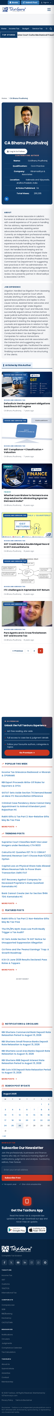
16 (49, 1115)
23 (48, 1120)
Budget (25, 28)
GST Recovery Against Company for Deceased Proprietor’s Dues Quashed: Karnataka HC (23, 883)
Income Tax (14, 28)
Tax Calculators (9, 1352)
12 (20, 1115)
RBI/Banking (7, 1313)
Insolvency (6, 1318)
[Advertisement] (27, 68)
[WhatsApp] (38, 1262)
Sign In (46, 2)
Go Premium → (27, 752)
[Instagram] (31, 1262)
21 (34, 1120)
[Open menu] (49, 9)
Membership (7, 1381)
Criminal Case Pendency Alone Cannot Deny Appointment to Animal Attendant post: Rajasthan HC (26, 806)
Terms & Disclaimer (24, 1400)
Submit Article (8, 1368)
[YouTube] (18, 1262)
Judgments (7, 1343)
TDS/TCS (5, 1288)
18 (13, 1120)
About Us (6, 1364)
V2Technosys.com (9, 1395)
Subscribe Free (13, 1177)
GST (3, 1279)
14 (34, 1115)
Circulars (6, 1339)
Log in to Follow (17, 151)
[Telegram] (45, 1262)
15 (41, 1115)
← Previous (17, 651)
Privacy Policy (7, 1400)
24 (5, 1125)
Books (15, 2)
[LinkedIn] (6, 199)
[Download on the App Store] (37, 1230)
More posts (8, 826)
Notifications (7, 1334)
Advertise (6, 1373)
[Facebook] (4, 1262)
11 (12, 1115)
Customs (6, 1284)
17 (5, 1120)
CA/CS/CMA (7, 1322)
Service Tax (37, 28)
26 (20, 1125)
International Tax (9, 1292)
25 (12, 1125)
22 (41, 1120)
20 (27, 1120)
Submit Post (31, 2)
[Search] (50, 28)
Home (3, 28)
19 (20, 1120)
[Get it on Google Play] (16, 1230)
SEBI (3, 1309)
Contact (5, 1377)
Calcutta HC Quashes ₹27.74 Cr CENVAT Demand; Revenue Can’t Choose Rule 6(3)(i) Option (26, 856)
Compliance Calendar (12, 1347)
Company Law (8, 1305)
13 (27, 1115)
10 (5, 1115)
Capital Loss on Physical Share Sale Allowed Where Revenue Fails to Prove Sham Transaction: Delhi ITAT (26, 869)
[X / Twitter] (11, 1262)
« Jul (4, 1136)
